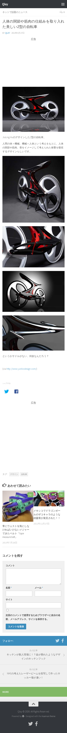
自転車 (24, 474)
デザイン (14, 474)
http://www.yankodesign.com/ (21, 368)
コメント (10, 565)
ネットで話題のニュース (14, 12)
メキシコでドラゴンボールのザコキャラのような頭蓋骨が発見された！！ (47, 514)
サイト (9, 599)
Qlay (5, 4)
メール (39, 587)
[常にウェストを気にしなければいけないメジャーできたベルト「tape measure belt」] (17, 506)
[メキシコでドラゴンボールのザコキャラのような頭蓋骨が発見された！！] (49, 498)
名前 (9, 587)
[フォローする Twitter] (57, 641)
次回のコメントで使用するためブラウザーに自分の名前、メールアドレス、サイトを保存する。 (33, 617)
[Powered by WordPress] (23, 716)
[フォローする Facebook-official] (63, 641)
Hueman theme (48, 716)
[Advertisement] (33, 64)
